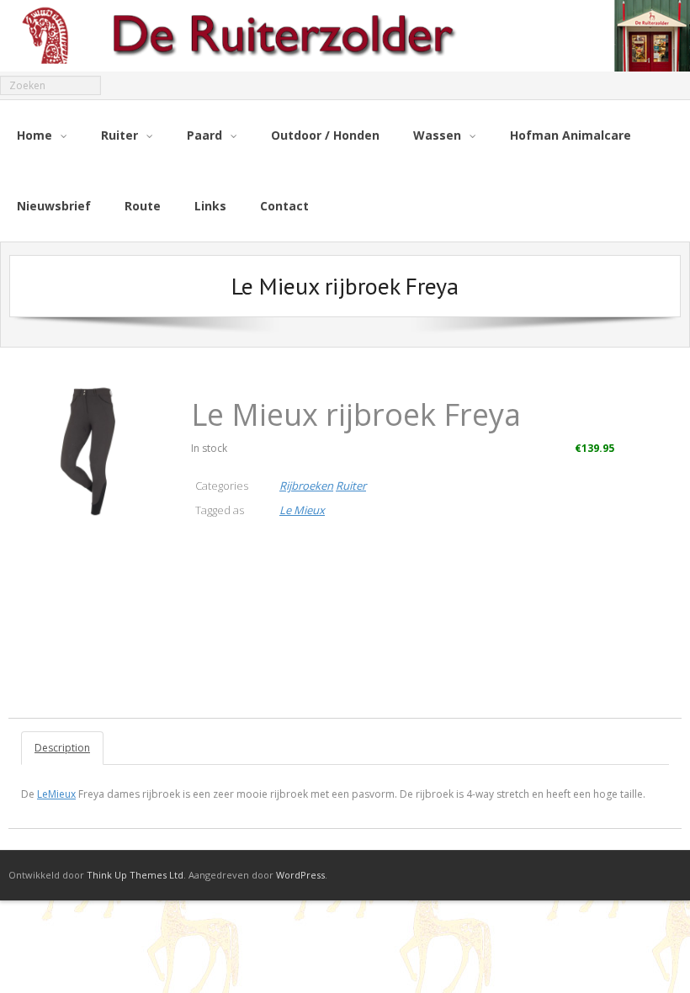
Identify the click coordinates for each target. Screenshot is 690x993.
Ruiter (351, 485)
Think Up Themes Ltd (135, 874)
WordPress (300, 874)
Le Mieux (302, 510)
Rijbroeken (306, 485)
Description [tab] (62, 748)
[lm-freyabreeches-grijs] (93, 449)
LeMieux (56, 794)
